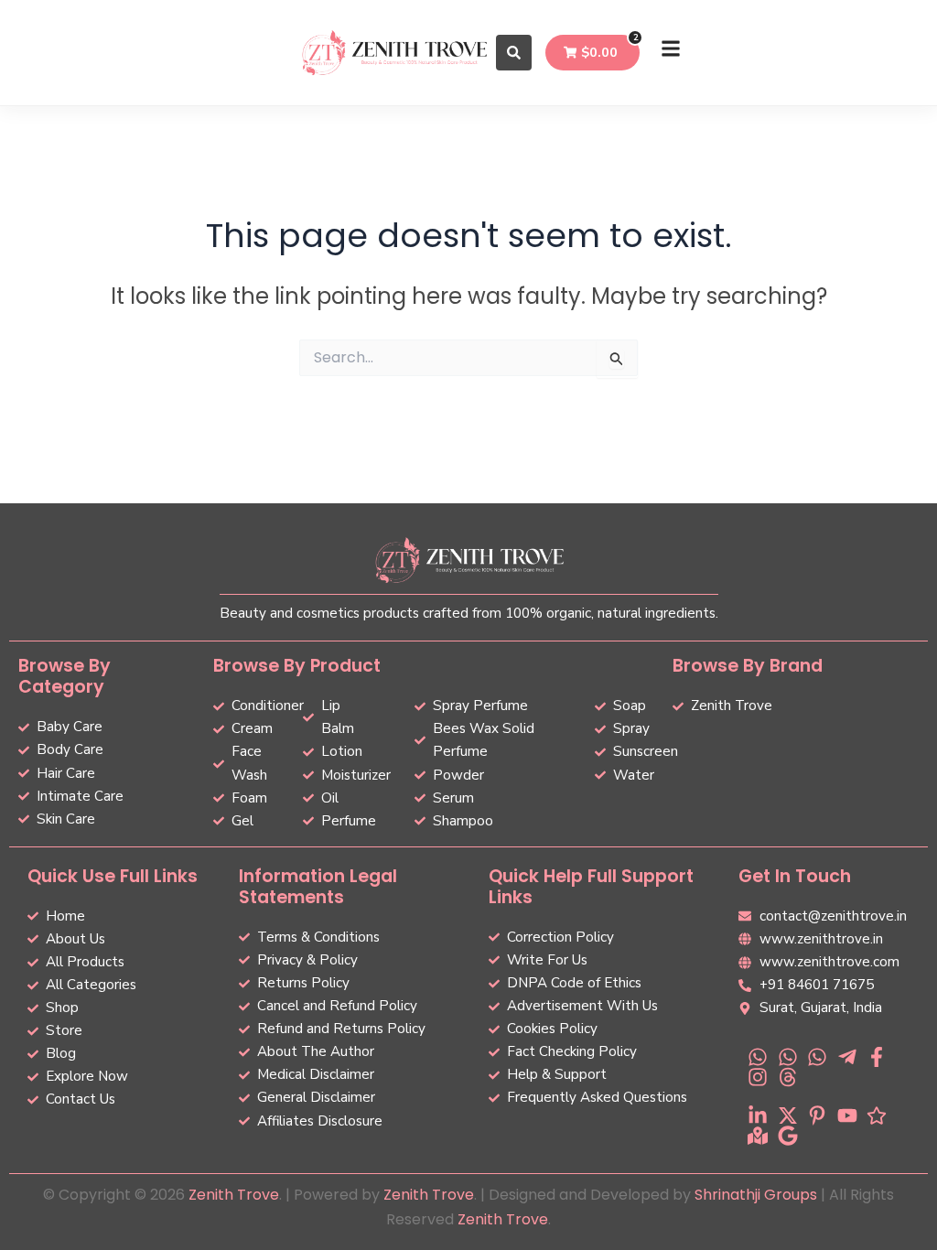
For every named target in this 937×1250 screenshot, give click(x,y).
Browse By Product (297, 665)
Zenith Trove (233, 1194)
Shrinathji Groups (756, 1194)
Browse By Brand (748, 665)
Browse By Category (64, 676)
